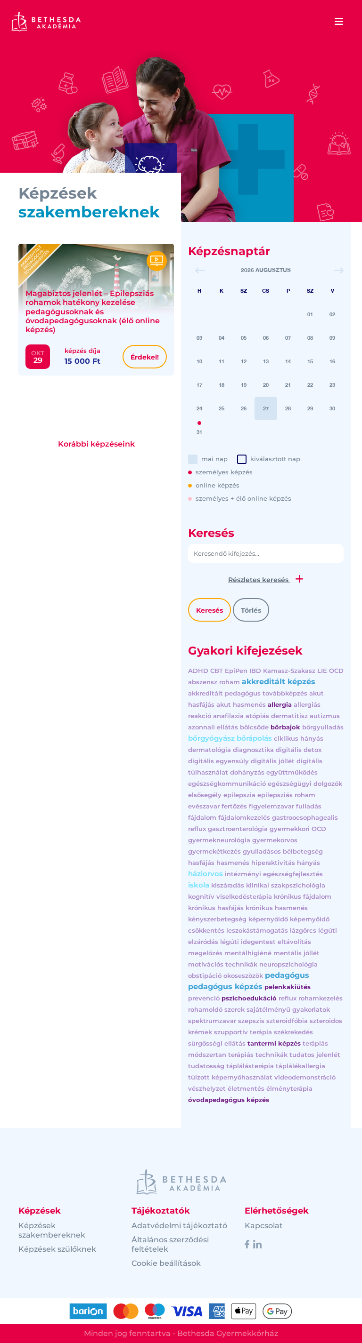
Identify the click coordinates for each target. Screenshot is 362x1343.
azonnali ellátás (213, 727)
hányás (308, 862)
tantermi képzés (274, 1043)
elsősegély (205, 795)
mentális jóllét (296, 953)
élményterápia (289, 1088)
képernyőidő (268, 919)
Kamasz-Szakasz (289, 670)
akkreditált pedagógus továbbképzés (247, 693)
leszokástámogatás (257, 930)
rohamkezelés (320, 998)
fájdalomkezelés (244, 817)
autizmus (325, 715)
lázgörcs (303, 930)
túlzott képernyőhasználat (230, 1077)
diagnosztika (253, 749)
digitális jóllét (273, 761)
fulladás (308, 806)
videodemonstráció (305, 1077)
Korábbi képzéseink (96, 444)
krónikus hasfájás (216, 907)
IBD (255, 670)
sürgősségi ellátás (217, 1043)
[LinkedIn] (257, 1244)
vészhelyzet (207, 1088)
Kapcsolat (264, 1225)
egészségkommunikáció (227, 783)
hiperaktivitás (273, 862)
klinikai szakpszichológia (285, 885)
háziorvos (205, 873)
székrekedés (293, 1032)
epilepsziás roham (286, 795)
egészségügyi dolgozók (305, 783)
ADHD (198, 670)
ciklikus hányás (298, 738)
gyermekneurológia (219, 840)
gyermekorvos (274, 840)
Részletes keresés (259, 580)
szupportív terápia (243, 1032)
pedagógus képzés (225, 986)
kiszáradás (227, 885)
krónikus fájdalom (302, 896)
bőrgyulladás (323, 727)
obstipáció (205, 975)
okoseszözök (243, 975)
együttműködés (292, 772)
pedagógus (287, 975)
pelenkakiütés (287, 987)
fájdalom (202, 817)
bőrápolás (254, 738)
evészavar (204, 806)
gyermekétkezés (214, 851)
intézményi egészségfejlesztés (274, 874)
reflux (287, 998)
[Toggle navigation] (339, 21)
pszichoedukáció (249, 998)
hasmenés (232, 862)
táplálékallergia (300, 1066)
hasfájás (201, 862)
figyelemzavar (271, 806)
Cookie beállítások (166, 1263)
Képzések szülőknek (57, 1249)
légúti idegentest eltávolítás (265, 941)
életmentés (246, 1088)
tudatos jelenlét (314, 1054)
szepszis (251, 1020)
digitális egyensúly (218, 761)
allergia (280, 704)
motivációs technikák (222, 964)
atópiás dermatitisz (277, 715)
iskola (198, 884)
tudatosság (206, 1066)
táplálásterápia (250, 1066)
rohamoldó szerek (216, 1009)
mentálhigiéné (248, 953)
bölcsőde (254, 727)
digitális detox (298, 749)
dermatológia (209, 749)
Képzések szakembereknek (51, 1230)
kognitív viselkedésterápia (230, 896)
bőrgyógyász (211, 738)
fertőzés (234, 806)
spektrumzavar (212, 1020)
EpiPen (236, 670)
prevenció (204, 998)
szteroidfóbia (287, 1020)
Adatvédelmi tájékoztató (179, 1225)
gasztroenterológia (238, 828)
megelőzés (205, 953)
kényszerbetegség (217, 919)
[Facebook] (247, 1244)
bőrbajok (285, 727)
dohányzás (247, 772)
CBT (216, 670)
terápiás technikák (258, 1054)
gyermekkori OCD (298, 828)
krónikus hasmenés (277, 907)
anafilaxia (228, 715)
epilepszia (239, 795)
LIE (322, 670)
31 (199, 432)
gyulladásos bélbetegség (283, 851)
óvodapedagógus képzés (228, 1099)
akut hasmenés (241, 704)
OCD (336, 670)
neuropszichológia (288, 964)
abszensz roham (214, 682)
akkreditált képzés (278, 681)
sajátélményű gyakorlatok (288, 1009)
